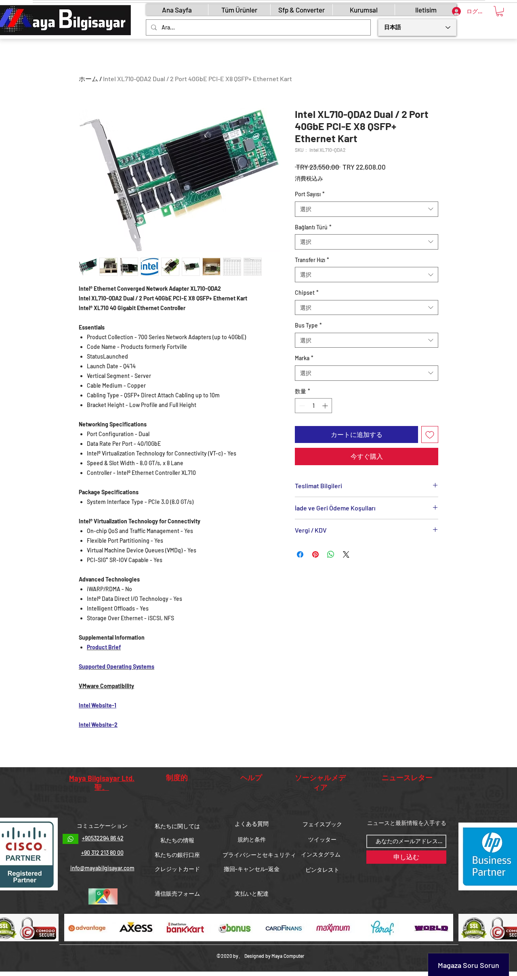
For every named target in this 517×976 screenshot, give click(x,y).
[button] (500, 11)
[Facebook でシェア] (300, 554)
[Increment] (326, 406)
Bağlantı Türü (313, 227)
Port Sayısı (310, 194)
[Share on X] (346, 554)
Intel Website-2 (98, 724)
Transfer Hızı (312, 259)
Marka (304, 358)
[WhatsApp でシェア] (331, 554)
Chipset (307, 292)
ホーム (88, 78)
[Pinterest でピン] (315, 554)
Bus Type (308, 325)
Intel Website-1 (97, 705)
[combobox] (366, 209)
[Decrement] (301, 406)
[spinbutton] (313, 406)
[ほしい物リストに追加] (429, 434)
